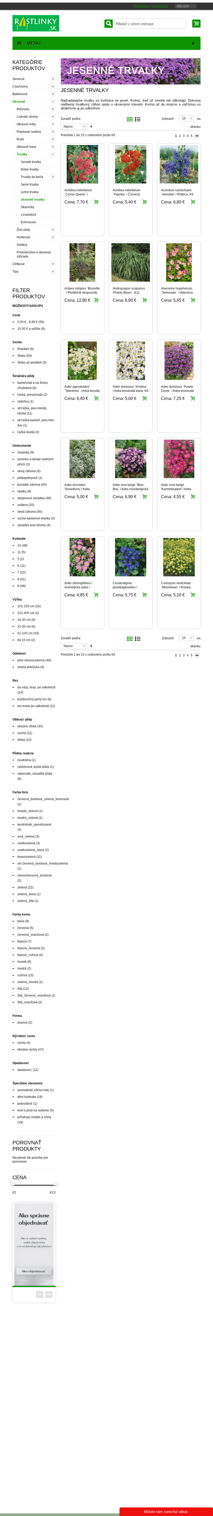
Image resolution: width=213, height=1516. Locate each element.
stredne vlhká (26, 726)
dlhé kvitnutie (26, 1097)
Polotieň (23, 349)
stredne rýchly (27, 1049)
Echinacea (28, 222)
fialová (22, 941)
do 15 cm (23, 640)
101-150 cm (25, 606)
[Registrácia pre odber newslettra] (43, 1244)
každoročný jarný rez (32, 699)
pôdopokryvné (27, 478)
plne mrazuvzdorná (31, 660)
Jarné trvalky (30, 184)
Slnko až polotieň (29, 362)
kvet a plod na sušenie (33, 1110)
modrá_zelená (27, 818)
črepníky (23, 452)
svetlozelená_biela (30, 850)
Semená (18, 79)
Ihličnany (23, 109)
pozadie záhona (28, 484)
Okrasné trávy (26, 147)
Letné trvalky (30, 192)
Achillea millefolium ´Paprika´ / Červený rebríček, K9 (126, 194)
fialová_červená (28, 948)
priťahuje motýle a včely (34, 1117)
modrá (21, 968)
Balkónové (20, 94)
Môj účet (183, 6)
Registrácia (160, 6)
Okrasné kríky (26, 124)
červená (23, 928)
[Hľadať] (108, 23)
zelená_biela (26, 894)
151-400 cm (25, 613)
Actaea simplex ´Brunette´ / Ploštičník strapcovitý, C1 (82, 293)
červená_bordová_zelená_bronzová (43, 799)
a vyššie (28, 329)
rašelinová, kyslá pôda (33, 767)
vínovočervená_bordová (34, 875)
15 (184, 118)
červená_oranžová (30, 935)
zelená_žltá (25, 901)
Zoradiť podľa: (71, 119)
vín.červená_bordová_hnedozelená (42, 863)
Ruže (20, 139)
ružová (22, 975)
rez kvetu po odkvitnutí (33, 706)
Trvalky (22, 154)
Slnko (21, 356)
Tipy (15, 271)
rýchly (21, 1043)
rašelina (23, 401)
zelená (22, 887)
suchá (21, 733)
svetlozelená (26, 843)
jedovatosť (24, 1103)
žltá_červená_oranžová (34, 995)
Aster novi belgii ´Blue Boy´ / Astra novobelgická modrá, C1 (130, 489)
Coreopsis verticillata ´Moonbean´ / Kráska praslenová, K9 (176, 587)
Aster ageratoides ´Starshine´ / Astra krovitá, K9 (82, 391)
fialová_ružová (27, 955)
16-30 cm (24, 620)
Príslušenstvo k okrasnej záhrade (34, 254)
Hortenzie (23, 237)
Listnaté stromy (27, 116)
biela (20, 921)
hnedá (21, 962)
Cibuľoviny (20, 86)
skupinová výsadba (31, 498)
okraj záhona (26, 471)
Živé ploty (23, 230)
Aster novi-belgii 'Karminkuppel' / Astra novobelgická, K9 (176, 489)
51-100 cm (24, 633)
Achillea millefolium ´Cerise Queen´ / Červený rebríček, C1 (79, 194)
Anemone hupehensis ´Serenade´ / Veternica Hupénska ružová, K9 (177, 293)
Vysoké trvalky (31, 162)
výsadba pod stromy (31, 525)
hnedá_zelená (27, 811)
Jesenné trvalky (33, 199)
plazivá (22, 1022)
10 (19, 545)
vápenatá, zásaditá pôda (34, 773)
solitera (22, 505)
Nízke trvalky (30, 169)
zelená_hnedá (27, 982)
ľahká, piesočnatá (30, 395)
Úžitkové (18, 264)
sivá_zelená (26, 836)
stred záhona (26, 511)
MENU (32, 43)
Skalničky (27, 207)
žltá (19, 989)
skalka (21, 491)
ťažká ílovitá (26, 432)
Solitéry (22, 245)
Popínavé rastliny (29, 132)
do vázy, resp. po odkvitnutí (36, 687)
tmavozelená (26, 857)
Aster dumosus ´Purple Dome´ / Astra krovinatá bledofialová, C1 (177, 391)
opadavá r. (24, 1070)
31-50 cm (24, 626)
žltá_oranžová (27, 1002)
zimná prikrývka (28, 667)
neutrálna (24, 760)
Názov (68, 126)
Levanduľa (28, 214)
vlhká (21, 740)
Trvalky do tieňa (32, 177)
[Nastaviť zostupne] (91, 127)
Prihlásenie (142, 6)
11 (19, 552)
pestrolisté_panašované (34, 824)
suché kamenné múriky (33, 518)
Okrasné (18, 101)
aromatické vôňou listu (33, 1090)
